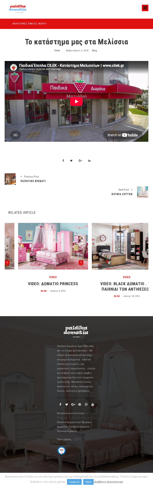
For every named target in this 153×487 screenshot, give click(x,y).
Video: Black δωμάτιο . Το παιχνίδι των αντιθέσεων (113, 286)
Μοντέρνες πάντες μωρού (22, 23)
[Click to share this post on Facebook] (63, 161)
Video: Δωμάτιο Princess (40, 283)
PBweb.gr (63, 417)
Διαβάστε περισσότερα (108, 481)
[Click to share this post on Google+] (80, 161)
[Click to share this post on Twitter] (71, 161)
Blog (94, 50)
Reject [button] (88, 481)
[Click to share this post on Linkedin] (89, 161)
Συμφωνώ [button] (74, 481)
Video (57, 50)
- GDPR (76, 439)
